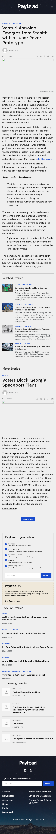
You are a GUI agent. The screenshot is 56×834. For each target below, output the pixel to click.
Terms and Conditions (40, 791)
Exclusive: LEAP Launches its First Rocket (23, 633)
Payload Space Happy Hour (26, 692)
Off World (18, 723)
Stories (6, 791)
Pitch (5, 808)
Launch (5, 375)
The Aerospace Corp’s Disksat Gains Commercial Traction (32, 308)
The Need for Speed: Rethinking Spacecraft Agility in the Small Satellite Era (29, 710)
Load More (28, 519)
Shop (5, 804)
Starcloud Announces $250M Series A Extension (32, 347)
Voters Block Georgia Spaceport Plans (24, 382)
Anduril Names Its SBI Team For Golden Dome (25, 661)
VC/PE (27, 343)
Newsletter (8, 796)
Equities (16, 671)
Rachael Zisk (13, 50)
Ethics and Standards (40, 796)
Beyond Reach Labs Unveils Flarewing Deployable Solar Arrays (33, 330)
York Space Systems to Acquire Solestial (23, 674)
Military (6, 644)
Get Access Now (12, 601)
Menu (52, 6)
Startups (6, 23)
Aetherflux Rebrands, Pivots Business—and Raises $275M (24, 618)
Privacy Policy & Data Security (40, 801)
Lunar (17, 285)
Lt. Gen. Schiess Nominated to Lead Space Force (27, 647)
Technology (16, 23)
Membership (8, 812)
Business (18, 304)
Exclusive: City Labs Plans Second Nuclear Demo (31, 289)
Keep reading (9, 508)
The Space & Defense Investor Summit (33, 738)
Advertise (7, 800)
